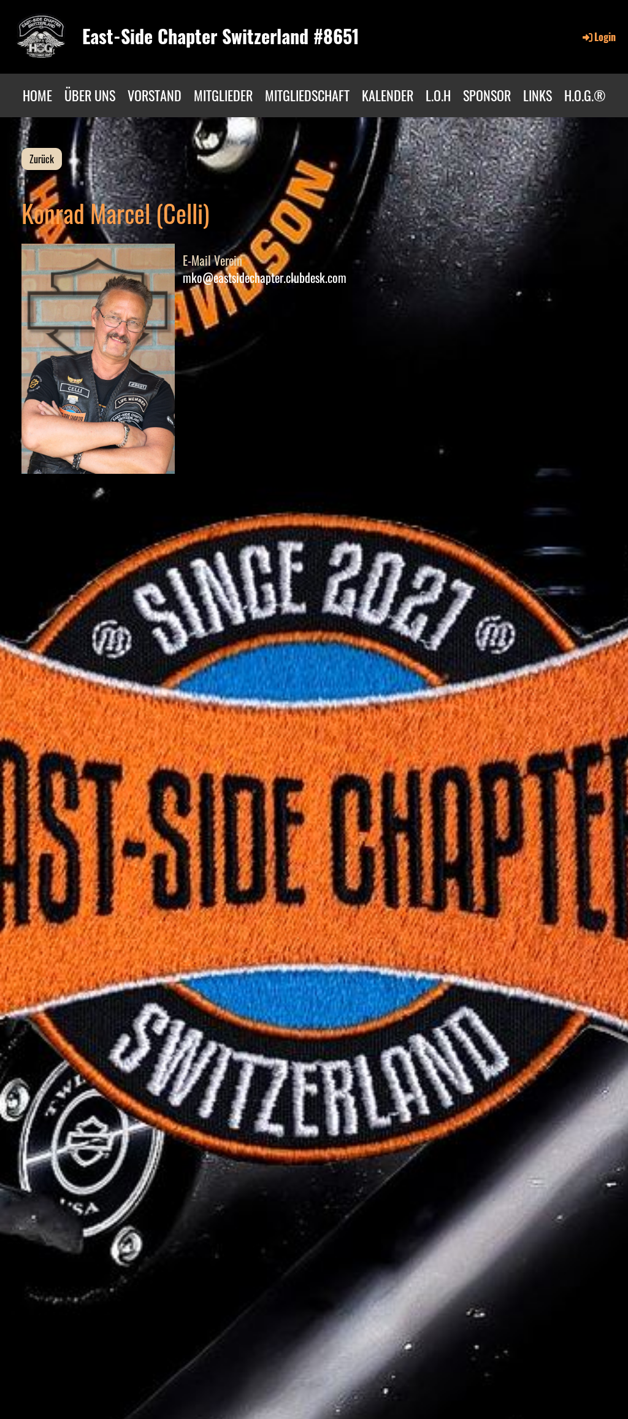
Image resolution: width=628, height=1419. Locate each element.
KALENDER (387, 95)
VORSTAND (155, 95)
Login (605, 36)
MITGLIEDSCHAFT (307, 95)
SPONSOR (487, 95)
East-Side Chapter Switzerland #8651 (220, 36)
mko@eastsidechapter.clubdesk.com (265, 277)
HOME (37, 95)
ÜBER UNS (89, 95)
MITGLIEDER (223, 95)
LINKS (537, 95)
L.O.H (438, 95)
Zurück (41, 159)
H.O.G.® (585, 95)
